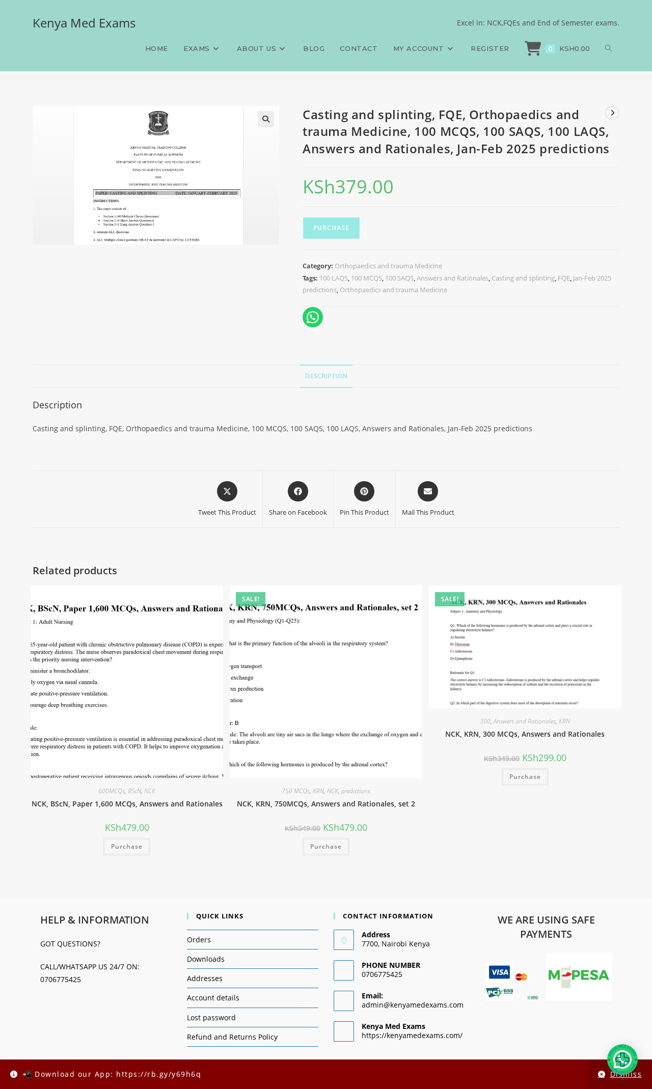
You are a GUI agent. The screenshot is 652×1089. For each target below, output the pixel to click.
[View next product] (612, 113)
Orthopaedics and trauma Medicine (388, 265)
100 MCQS (366, 278)
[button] (266, 119)
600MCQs (111, 791)
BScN (134, 791)
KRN (318, 791)
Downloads (206, 959)
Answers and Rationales (452, 278)
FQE (564, 278)
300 (485, 721)
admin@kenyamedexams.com (413, 1005)
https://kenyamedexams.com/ (412, 1035)
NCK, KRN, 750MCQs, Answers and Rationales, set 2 (326, 803)
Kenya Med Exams (84, 22)
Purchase (331, 228)
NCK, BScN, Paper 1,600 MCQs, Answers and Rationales (127, 803)
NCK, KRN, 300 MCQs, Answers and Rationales (525, 734)
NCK (149, 791)
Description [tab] (326, 376)
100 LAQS (333, 278)
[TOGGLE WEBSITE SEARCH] (608, 48)
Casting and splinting (523, 278)
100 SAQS (399, 278)
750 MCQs (296, 791)
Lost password (211, 1017)
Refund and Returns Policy (232, 1037)
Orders (199, 939)
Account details (213, 997)
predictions (355, 791)
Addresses (205, 978)
